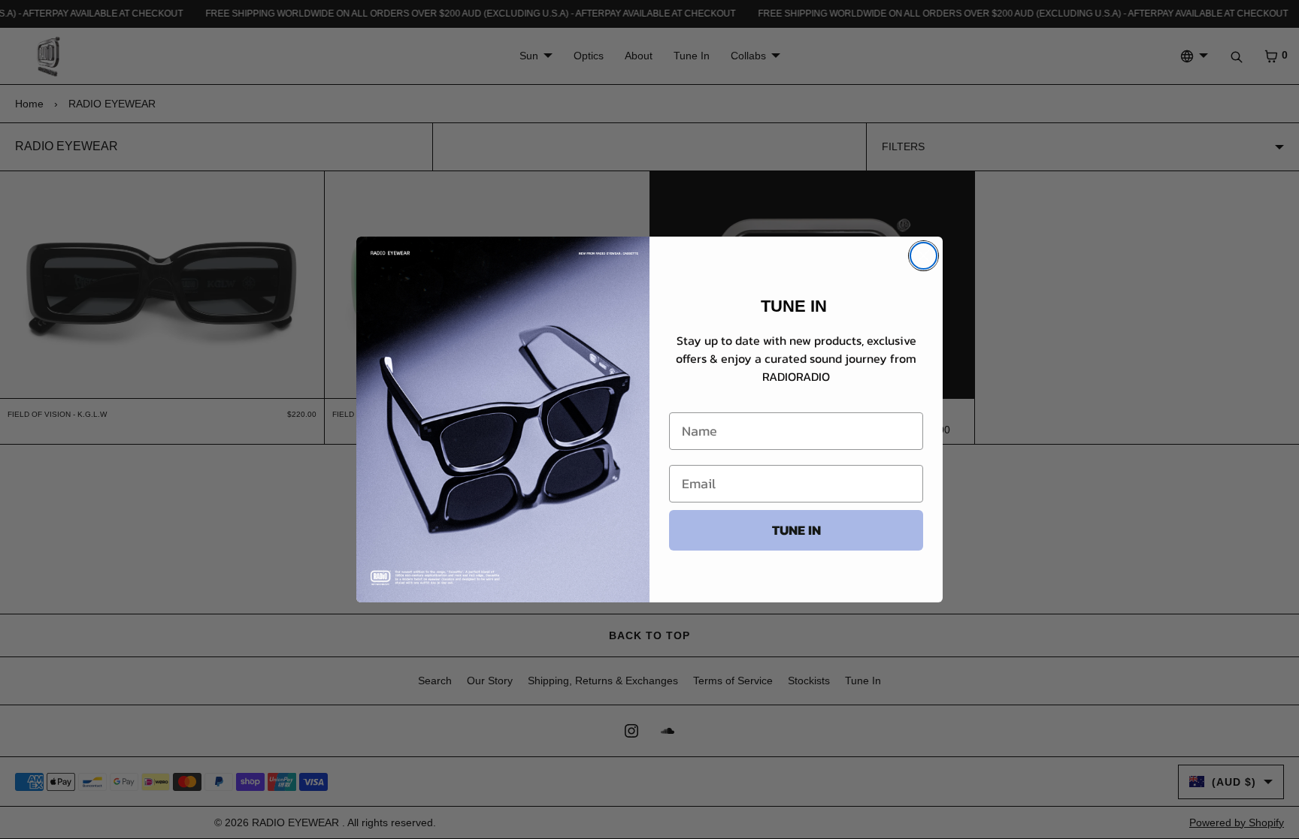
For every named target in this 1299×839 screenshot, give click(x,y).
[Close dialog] (923, 256)
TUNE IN (796, 530)
